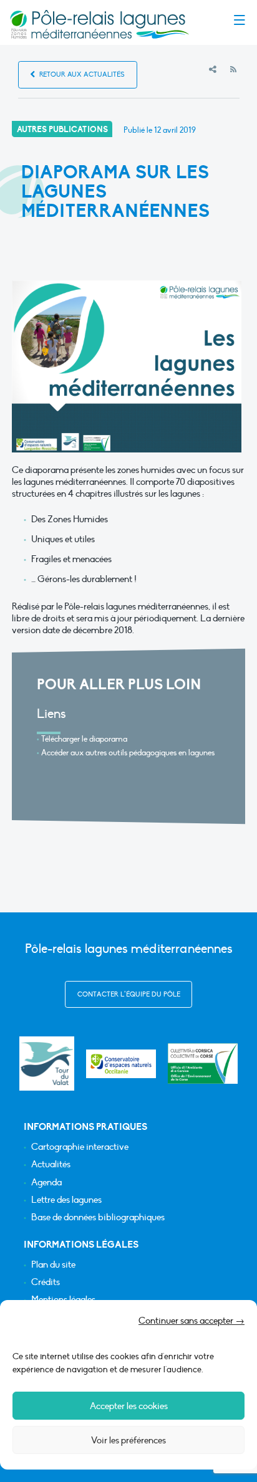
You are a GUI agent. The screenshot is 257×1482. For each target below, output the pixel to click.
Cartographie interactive (79, 1147)
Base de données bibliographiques (98, 1217)
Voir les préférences (128, 1440)
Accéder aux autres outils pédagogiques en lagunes (128, 753)
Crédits (45, 1282)
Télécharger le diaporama (84, 739)
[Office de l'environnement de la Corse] (203, 1063)
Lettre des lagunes (66, 1200)
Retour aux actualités (81, 74)
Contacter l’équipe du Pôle (128, 994)
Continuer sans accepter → (191, 1320)
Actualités (50, 1164)
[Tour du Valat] (46, 1063)
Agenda (46, 1182)
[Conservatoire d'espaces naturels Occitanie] (121, 1063)
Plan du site (53, 1265)
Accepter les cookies (129, 1406)
